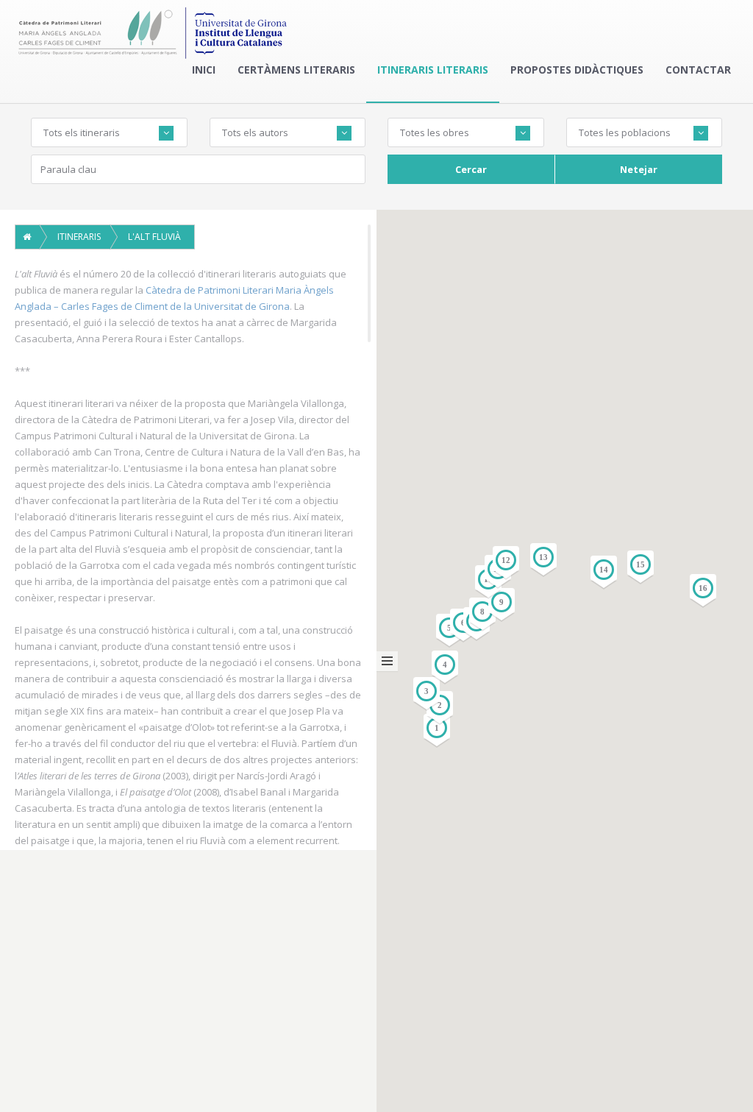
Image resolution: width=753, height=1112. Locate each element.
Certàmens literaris (296, 70)
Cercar (471, 169)
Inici (203, 70)
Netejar (638, 169)
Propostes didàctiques (576, 70)
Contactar (698, 70)
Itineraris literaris (432, 70)
